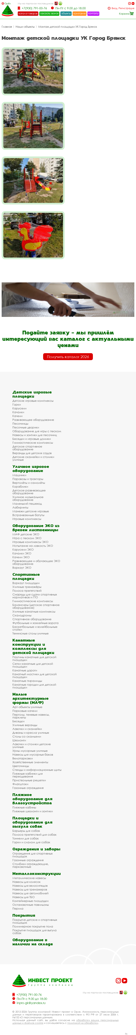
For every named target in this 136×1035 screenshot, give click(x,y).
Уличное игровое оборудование (30, 468)
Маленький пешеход (27, 503)
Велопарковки (22, 758)
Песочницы (20, 423)
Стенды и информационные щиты (36, 769)
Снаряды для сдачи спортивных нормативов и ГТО (34, 596)
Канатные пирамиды (27, 680)
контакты (93, 13)
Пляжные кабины (24, 807)
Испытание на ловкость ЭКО (32, 545)
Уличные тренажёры (26, 586)
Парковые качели (24, 710)
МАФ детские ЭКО (25, 534)
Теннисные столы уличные (30, 633)
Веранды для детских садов (32, 453)
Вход (114, 8)
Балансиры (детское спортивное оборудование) (36, 606)
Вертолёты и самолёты (28, 482)
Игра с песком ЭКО (26, 538)
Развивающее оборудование (33, 419)
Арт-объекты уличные (27, 707)
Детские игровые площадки (32, 394)
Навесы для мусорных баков (32, 754)
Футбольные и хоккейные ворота (35, 622)
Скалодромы (21, 615)
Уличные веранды (24, 725)
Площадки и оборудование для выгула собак (32, 822)
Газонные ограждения (28, 787)
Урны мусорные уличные (30, 750)
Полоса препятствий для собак (34, 834)
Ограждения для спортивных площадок (32, 855)
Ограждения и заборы (36, 849)
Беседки (18, 721)
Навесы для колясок (26, 881)
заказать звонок (49, 13)
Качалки (18, 412)
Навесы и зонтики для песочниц (34, 435)
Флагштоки (20, 784)
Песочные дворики (25, 427)
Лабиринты (20, 507)
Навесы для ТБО (23, 897)
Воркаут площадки (25, 583)
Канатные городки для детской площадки (34, 686)
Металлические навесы (29, 878)
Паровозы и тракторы (27, 478)
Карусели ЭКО (23, 549)
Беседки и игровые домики (31, 438)
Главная (7, 26)
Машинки (19, 475)
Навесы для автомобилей (30, 893)
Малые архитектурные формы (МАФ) (30, 698)
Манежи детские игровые (30, 511)
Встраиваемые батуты (28, 515)
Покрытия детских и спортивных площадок (34, 921)
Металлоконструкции (36, 873)
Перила (17, 908)
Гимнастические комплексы (32, 442)
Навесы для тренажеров (29, 889)
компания (79, 13)
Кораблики (20, 486)
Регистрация (126, 8)
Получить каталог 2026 (68, 356)
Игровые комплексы (26, 518)
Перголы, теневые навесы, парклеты (31, 716)
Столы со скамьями (26, 736)
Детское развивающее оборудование (29, 492)
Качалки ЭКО (21, 553)
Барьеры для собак (26, 830)
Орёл (7, 3)
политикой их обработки (82, 1022)
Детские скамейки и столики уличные (33, 458)
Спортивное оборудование (31, 619)
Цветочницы (20, 766)
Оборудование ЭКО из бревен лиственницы (35, 528)
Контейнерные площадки (30, 900)
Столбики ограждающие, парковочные (30, 865)
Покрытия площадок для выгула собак (34, 931)
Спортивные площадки (26, 576)
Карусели (19, 408)
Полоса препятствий (26, 590)
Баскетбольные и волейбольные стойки (34, 628)
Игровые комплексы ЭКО (30, 541)
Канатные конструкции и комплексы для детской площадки (33, 646)
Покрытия (23, 915)
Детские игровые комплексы (32, 400)
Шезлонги (19, 740)
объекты (66, 13)
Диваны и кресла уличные (30, 732)
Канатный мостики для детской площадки (34, 675)
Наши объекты (25, 26)
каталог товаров (28, 13)
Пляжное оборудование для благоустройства (32, 799)
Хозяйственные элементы (30, 762)
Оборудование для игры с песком (36, 431)
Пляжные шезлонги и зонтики (32, 811)
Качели (17, 415)
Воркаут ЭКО (21, 567)
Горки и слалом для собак (31, 842)
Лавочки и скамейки (27, 728)
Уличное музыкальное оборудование (27, 498)
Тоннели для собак (25, 838)
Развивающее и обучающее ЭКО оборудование (36, 562)
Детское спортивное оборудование (27, 448)
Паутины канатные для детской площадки (34, 658)
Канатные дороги (24, 670)
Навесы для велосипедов (30, 885)
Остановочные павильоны (30, 904)
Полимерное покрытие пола (32, 926)
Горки (16, 404)
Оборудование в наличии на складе (32, 942)
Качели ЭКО (21, 557)
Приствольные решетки (29, 780)
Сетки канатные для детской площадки (32, 665)
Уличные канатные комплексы (33, 611)
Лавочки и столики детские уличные (31, 745)
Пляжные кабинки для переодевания (27, 775)
